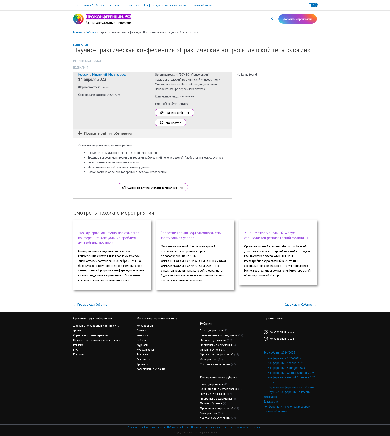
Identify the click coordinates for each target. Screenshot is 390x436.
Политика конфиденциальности (146, 427)
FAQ (75, 349)
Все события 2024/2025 (90, 5)
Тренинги (142, 364)
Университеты (208, 359)
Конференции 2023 (282, 338)
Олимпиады (144, 359)
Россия (84, 74)
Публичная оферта (178, 427)
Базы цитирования (211, 330)
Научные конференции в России (289, 392)
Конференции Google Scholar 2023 (291, 373)
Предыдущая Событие (90, 304)
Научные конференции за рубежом (291, 387)
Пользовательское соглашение (209, 427)
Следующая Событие (300, 304)
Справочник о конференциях (91, 335)
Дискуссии (133, 5)
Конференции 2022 (282, 332)
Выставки (142, 354)
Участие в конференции (215, 364)
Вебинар (142, 340)
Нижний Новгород (109, 74)
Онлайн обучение (202, 5)
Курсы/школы (145, 349)
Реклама (78, 345)
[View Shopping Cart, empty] (313, 5)
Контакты (78, 354)
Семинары (143, 330)
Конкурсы (142, 335)
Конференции (81, 44)
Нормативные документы (216, 345)
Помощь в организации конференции (96, 340)
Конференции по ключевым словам (165, 5)
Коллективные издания (151, 369)
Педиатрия (80, 67)
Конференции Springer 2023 (286, 368)
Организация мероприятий (216, 354)
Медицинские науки (87, 61)
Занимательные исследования (218, 335)
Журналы (142, 345)
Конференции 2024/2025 (284, 358)
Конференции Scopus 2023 (286, 363)
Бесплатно (115, 5)
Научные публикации (213, 340)
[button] (272, 19)
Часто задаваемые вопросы (246, 427)
